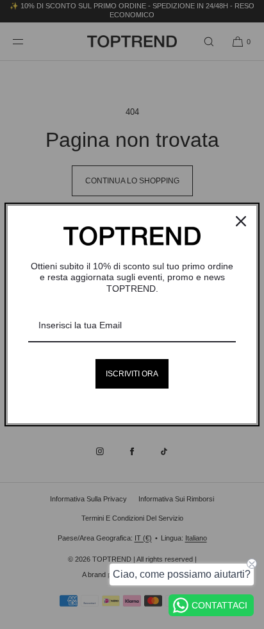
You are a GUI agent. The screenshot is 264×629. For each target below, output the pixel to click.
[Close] (241, 221)
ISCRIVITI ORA (132, 373)
